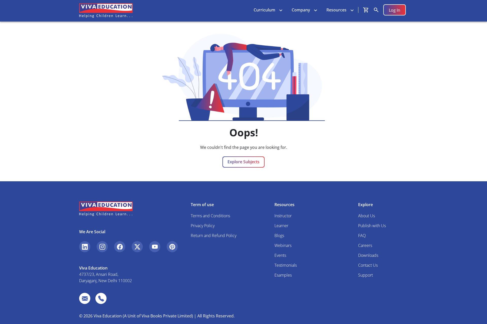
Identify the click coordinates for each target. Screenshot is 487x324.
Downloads (368, 255)
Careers (365, 245)
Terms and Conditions (210, 216)
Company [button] (301, 10)
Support (365, 275)
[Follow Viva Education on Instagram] (102, 246)
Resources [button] (336, 10)
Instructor (283, 216)
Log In (394, 10)
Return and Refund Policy (213, 235)
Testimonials (285, 265)
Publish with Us (372, 225)
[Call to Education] (101, 298)
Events (280, 255)
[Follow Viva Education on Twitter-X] (137, 246)
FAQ (362, 235)
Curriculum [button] (264, 10)
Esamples (283, 275)
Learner (281, 225)
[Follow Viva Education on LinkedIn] (84, 246)
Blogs (279, 235)
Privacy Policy (203, 225)
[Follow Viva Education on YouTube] (154, 246)
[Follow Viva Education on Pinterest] (172, 246)
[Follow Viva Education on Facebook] (119, 246)
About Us (366, 216)
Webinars (282, 245)
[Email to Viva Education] (84, 298)
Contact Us (368, 265)
